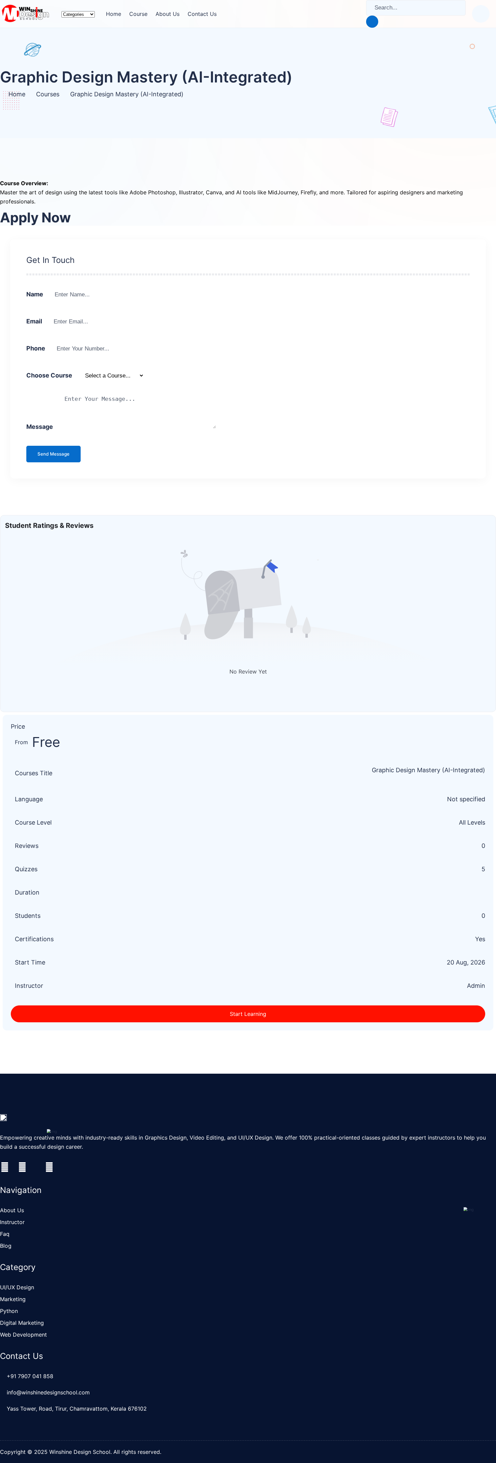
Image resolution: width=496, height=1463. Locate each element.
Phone (35, 348)
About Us (168, 13)
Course (138, 13)
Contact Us (202, 13)
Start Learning (248, 1013)
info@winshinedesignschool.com (48, 1392)
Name (34, 294)
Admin (476, 985)
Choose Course (49, 375)
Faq (4, 1233)
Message (39, 426)
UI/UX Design (17, 1287)
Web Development (23, 1334)
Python (9, 1311)
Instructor (12, 1222)
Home (113, 13)
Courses (47, 94)
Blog (5, 1245)
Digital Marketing (22, 1322)
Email (34, 321)
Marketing (13, 1299)
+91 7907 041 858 (30, 1376)
